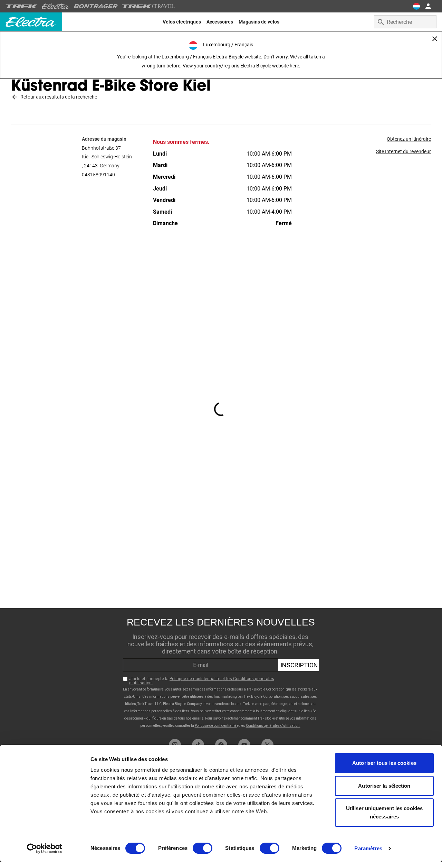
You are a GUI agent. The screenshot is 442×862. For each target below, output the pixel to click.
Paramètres (368, 848)
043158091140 (98, 174)
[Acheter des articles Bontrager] (96, 6)
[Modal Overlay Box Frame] (221, 671)
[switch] (202, 848)
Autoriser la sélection (384, 786)
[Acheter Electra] (55, 6)
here (294, 65)
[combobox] (405, 21)
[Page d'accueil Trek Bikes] (22, 6)
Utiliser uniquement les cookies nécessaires (384, 812)
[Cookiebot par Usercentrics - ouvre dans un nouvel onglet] (45, 848)
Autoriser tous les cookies (384, 763)
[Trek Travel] (148, 6)
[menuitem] (182, 21)
